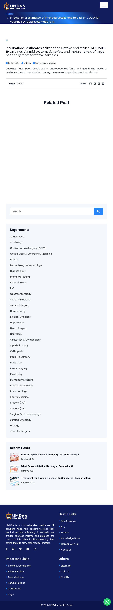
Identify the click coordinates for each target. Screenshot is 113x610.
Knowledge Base (70, 538)
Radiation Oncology (21, 385)
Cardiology (16, 242)
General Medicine (20, 299)
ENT (12, 288)
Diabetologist (18, 271)
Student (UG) (18, 408)
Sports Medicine (19, 397)
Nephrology (17, 322)
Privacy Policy (16, 571)
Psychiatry (16, 374)
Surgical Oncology (20, 420)
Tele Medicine (16, 577)
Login (11, 594)
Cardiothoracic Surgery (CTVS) (28, 248)
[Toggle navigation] (104, 5)
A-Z (63, 527)
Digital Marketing (20, 276)
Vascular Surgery (20, 431)
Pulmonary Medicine (45, 63)
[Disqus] (56, 160)
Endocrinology (18, 282)
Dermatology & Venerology (26, 265)
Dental (14, 259)
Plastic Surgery (18, 368)
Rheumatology (18, 391)
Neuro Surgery (18, 328)
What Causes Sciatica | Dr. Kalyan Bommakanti (47, 466)
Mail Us (65, 577)
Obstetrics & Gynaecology (25, 339)
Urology (14, 425)
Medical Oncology (20, 317)
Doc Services (68, 521)
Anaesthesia (17, 236)
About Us (66, 549)
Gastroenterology (20, 294)
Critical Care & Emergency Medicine (31, 254)
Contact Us (14, 588)
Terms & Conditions (19, 565)
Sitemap (66, 565)
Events (65, 532)
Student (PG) (17, 402)
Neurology (16, 334)
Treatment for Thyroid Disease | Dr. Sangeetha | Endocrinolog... (56, 478)
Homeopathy (17, 311)
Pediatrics (16, 362)
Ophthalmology (19, 345)
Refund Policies (16, 583)
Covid (20, 83)
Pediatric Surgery (20, 357)
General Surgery (19, 305)
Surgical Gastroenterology (25, 414)
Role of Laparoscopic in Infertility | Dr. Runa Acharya (50, 454)
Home (10, 14)
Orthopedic (17, 351)
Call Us (65, 571)
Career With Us (69, 544)
